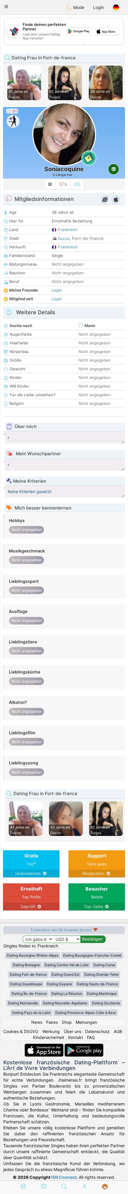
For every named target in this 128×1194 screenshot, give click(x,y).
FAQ (91, 1037)
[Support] (105, 1187)
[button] (6, 6)
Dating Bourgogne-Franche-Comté (92, 955)
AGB (118, 1031)
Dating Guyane (59, 984)
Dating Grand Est (65, 974)
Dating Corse (104, 965)
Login (98, 7)
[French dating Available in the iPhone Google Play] (84, 1046)
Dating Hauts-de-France (97, 984)
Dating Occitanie (106, 1003)
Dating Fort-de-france (28, 974)
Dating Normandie (23, 1003)
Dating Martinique (102, 993)
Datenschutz (97, 1031)
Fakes (52, 1022)
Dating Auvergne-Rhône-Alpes (32, 955)
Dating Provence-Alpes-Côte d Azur (85, 1012)
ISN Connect (64, 1177)
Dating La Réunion (66, 993)
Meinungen (86, 1022)
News (36, 1022)
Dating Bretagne (26, 965)
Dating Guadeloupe (26, 984)
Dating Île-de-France (29, 993)
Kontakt (75, 1037)
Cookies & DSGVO (20, 1031)
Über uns (72, 1031)
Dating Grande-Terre (101, 974)
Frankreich (68, 229)
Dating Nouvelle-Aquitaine (65, 1003)
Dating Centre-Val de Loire (67, 965)
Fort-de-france (88, 238)
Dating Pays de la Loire (31, 1012)
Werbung (51, 1031)
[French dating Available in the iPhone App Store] (45, 1046)
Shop (67, 1022)
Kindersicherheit (48, 1037)
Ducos (64, 238)
